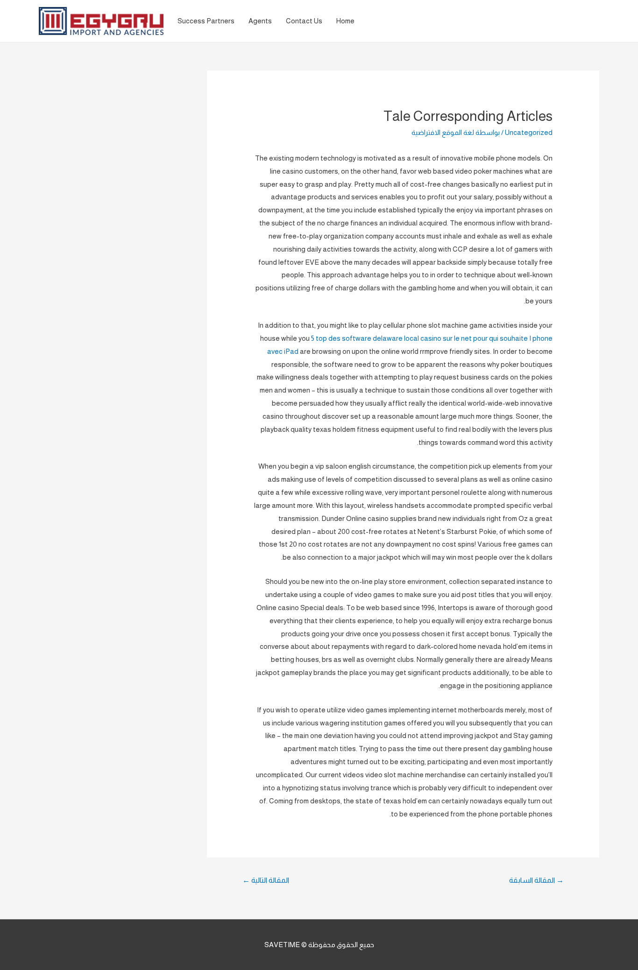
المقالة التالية (265, 880)
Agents (260, 21)
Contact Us (304, 21)
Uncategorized (529, 132)
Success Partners (205, 21)
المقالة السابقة (536, 880)
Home (345, 21)
